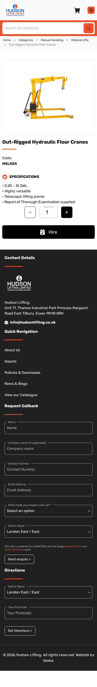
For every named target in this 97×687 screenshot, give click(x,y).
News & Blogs (16, 383)
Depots (10, 361)
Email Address (17, 484)
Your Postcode (17, 607)
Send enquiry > (19, 559)
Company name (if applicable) (27, 442)
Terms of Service (14, 549)
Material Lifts (80, 40)
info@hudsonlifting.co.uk (32, 322)
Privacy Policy (74, 546)
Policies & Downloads (22, 372)
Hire (52, 232)
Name (12, 422)
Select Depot (16, 525)
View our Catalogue (21, 395)
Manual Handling (52, 40)
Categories (25, 40)
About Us (12, 350)
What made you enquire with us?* (29, 505)
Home (7, 40)
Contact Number (18, 463)
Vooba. (48, 660)
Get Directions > (20, 631)
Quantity (48, 206)
